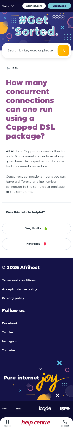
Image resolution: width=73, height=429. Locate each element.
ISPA (18, 408)
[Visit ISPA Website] (65, 411)
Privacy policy (13, 298)
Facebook (10, 323)
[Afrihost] (35, 423)
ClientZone (59, 6)
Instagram (10, 341)
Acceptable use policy (19, 289)
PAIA (4, 408)
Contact (65, 426)
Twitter (7, 332)
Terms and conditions (19, 280)
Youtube (8, 350)
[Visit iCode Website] (45, 411)
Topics (7, 426)
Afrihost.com (34, 6)
